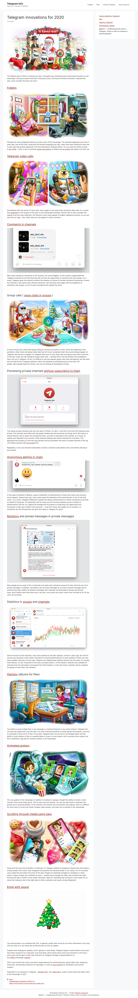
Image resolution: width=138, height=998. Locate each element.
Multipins (13, 516)
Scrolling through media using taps (29, 814)
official (12, 958)
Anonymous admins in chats (25, 457)
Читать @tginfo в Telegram (109, 16)
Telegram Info (15, 3)
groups (27, 601)
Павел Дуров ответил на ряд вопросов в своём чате (26, 983)
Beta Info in (57, 972)
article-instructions (44, 149)
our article (12, 149)
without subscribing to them (62, 371)
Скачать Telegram (109, 5)
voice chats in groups (37, 295)
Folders (12, 87)
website (27, 958)
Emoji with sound (18, 887)
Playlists (12, 674)
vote (18, 217)
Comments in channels (21, 224)
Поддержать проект (107, 26)
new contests (58, 965)
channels (44, 601)
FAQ (98, 5)
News (11, 979)
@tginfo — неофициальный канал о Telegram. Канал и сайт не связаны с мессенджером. (113, 31)
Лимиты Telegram (106, 22)
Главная (90, 5)
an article (66, 149)
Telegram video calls (20, 156)
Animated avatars (18, 745)
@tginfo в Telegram (81, 993)
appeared (14, 213)
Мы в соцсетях (124, 5)
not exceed (30, 443)
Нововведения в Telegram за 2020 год (21, 981)
